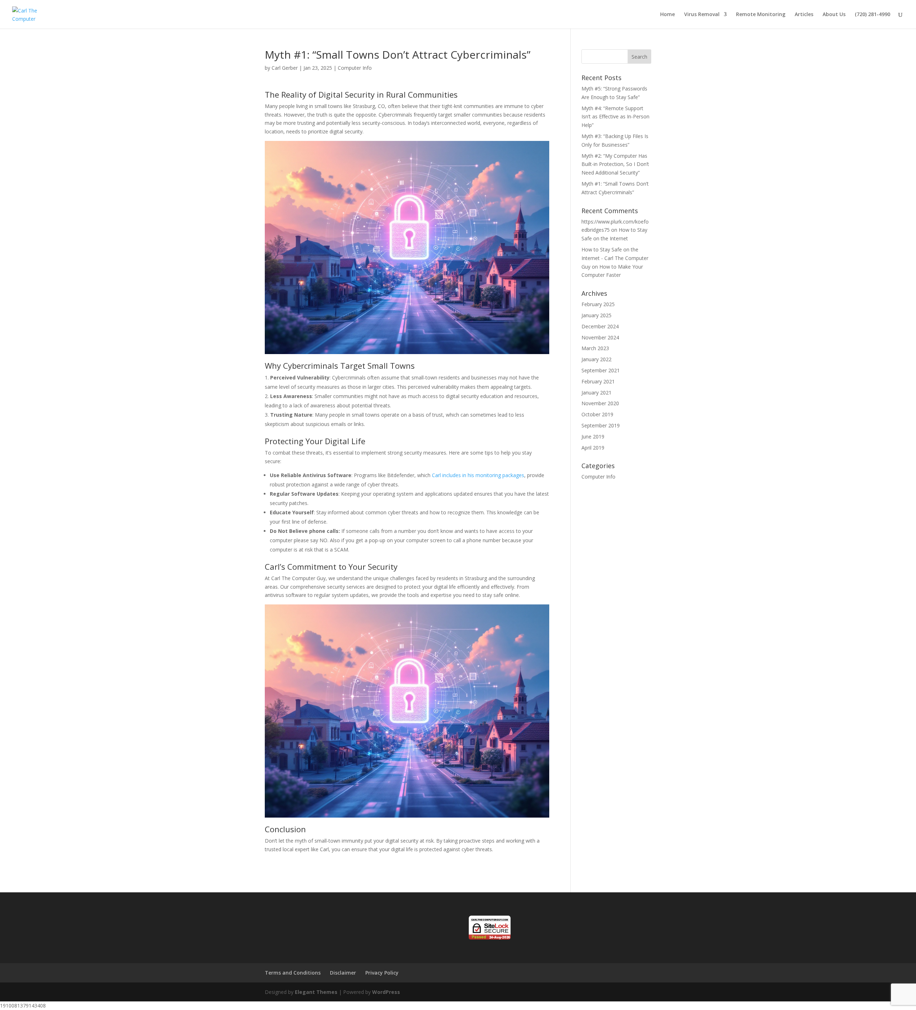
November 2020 (600, 403)
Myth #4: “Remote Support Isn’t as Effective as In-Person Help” (615, 117)
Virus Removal (702, 15)
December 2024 (600, 326)
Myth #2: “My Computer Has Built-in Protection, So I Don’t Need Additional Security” (615, 164)
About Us (834, 15)
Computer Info (355, 67)
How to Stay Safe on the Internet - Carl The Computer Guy (614, 258)
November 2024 (600, 337)
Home (667, 15)
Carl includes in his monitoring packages (478, 475)
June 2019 (592, 436)
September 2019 (600, 425)
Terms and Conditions (293, 972)
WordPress (386, 992)
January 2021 (596, 392)
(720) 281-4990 (872, 15)
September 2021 (600, 370)
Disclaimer (343, 972)
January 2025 (596, 315)
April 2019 (592, 447)
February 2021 (598, 381)
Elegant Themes (316, 992)
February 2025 (598, 304)
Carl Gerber (285, 67)
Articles (804, 15)
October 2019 (597, 414)
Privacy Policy (382, 972)
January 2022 (596, 359)
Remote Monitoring (760, 15)
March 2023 (595, 348)
